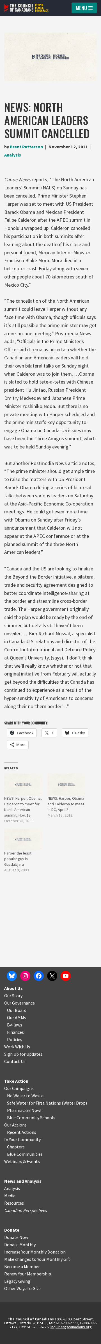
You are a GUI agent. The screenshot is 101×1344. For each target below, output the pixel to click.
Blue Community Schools (31, 1117)
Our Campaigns (19, 1088)
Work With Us (17, 1047)
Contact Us (15, 1061)
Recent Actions (21, 1132)
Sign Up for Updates (23, 1054)
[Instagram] (25, 976)
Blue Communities (25, 1154)
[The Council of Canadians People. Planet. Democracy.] (26, 8)
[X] (52, 976)
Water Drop (74, 1103)
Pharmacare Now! (24, 1110)
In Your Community (22, 1139)
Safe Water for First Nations (34, 1103)
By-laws (14, 1025)
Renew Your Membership (27, 1274)
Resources (14, 1203)
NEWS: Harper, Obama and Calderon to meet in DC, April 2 (66, 804)
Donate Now (16, 1237)
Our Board (16, 1010)
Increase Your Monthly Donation (35, 1252)
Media (9, 1195)
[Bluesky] (12, 976)
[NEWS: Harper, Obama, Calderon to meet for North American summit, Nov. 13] (23, 784)
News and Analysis (23, 1181)
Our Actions (15, 1125)
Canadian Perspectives (25, 1210)
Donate (11, 1230)
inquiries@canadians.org (71, 1326)
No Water (16, 1095)
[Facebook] (39, 976)
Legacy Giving (17, 1281)
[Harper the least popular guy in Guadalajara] (23, 839)
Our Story (13, 995)
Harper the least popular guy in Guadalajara (17, 859)
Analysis (12, 155)
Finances (15, 1032)
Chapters (16, 1147)
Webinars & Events (22, 1161)
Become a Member (22, 1266)
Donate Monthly (20, 1244)
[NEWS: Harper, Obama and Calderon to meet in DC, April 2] (67, 784)
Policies (14, 1039)
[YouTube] (66, 976)
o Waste (35, 1095)
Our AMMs (16, 1017)
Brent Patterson (26, 146)
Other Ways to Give (22, 1288)
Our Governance (19, 1003)
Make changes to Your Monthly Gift (37, 1259)
